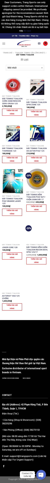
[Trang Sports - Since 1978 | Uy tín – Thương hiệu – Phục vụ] (24, 43)
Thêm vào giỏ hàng (12, 112)
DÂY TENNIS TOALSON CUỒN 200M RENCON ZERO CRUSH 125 (12, 101)
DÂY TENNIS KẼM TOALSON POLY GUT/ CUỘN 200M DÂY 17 (35, 196)
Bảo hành (26, 378)
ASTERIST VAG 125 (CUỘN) (10, 297)
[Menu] (3, 43)
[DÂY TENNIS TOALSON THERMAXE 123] (13, 133)
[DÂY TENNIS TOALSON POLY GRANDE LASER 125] (13, 181)
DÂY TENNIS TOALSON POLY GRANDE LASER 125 (12, 200)
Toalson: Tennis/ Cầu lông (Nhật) (30, 53)
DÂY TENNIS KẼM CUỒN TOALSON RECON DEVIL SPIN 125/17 (37, 249)
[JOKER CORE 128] (13, 231)
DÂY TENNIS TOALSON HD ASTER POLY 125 (36, 149)
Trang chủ (7, 53)
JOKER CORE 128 (9, 247)
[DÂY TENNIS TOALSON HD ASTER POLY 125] (37, 133)
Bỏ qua (27, 30)
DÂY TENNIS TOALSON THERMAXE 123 (12, 149)
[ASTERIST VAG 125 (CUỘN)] (13, 280)
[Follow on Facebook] (4, 466)
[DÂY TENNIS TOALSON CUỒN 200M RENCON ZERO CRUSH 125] (13, 85)
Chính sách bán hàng (10, 378)
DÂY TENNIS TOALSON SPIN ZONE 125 (36, 103)
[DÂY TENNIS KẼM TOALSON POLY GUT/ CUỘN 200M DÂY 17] (37, 179)
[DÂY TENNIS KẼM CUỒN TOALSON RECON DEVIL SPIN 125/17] (37, 231)
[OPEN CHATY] (41, 475)
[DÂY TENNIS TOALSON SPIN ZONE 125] (37, 86)
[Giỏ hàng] (45, 43)
